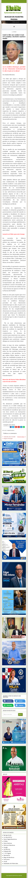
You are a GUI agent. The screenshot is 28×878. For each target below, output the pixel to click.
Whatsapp (9, 705)
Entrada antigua (20, 436)
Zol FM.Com (7, 849)
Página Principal (8, 438)
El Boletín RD (7, 851)
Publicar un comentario (10, 433)
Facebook (9, 701)
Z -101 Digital (7, 853)
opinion (14, 31)
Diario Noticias (8, 843)
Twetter (21, 701)
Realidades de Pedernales (11, 863)
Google (6, 847)
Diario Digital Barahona (10, 839)
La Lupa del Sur (8, 837)
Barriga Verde (7, 835)
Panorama (6, 859)
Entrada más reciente (9, 436)
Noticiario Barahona (9, 845)
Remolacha (7, 855)
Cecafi (5, 861)
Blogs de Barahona (9, 857)
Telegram (21, 705)
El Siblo (6, 841)
